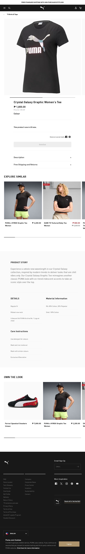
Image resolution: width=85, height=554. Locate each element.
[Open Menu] (5, 8)
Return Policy (8, 500)
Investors (28, 488)
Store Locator (8, 482)
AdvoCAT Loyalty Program (12, 515)
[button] (5, 8)
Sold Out (42, 144)
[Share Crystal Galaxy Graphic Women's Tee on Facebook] (66, 137)
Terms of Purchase (9, 512)
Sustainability (29, 491)
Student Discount (9, 518)
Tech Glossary (8, 485)
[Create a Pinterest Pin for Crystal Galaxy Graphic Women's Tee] (69, 137)
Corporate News (30, 482)
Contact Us (7, 488)
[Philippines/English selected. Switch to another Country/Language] (15, 533)
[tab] (26, 97)
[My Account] (76, 8)
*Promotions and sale (10, 503)
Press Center (29, 485)
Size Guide (6, 491)
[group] (23, 206)
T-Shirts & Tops (12, 14)
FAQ (4, 479)
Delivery (6, 497)
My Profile (6, 494)
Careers (27, 494)
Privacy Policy (8, 506)
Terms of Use (7, 509)
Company (28, 479)
